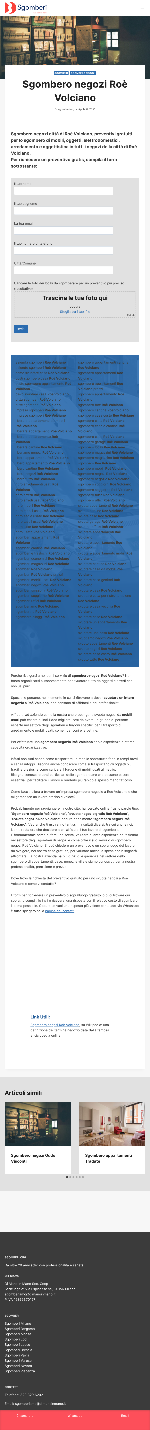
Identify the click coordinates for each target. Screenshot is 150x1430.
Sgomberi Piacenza (20, 1371)
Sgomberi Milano (18, 1323)
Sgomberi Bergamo (20, 1329)
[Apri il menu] (142, 8)
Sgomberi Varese (18, 1361)
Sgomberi (61, 73)
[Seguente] (138, 1138)
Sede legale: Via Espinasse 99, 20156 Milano (40, 1289)
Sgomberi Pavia (17, 1355)
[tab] (67, 1177)
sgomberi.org (66, 109)
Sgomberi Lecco (17, 1345)
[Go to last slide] (11, 1138)
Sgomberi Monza (18, 1334)
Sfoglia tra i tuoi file (75, 312)
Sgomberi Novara (18, 1366)
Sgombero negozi (83, 73)
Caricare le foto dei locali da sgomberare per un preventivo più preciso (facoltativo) (74, 298)
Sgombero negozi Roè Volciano (54, 1025)
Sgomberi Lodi (16, 1339)
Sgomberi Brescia (18, 1350)
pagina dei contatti (59, 911)
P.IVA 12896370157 (20, 1299)
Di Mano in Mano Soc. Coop (26, 1284)
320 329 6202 (31, 1395)
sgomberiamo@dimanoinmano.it (30, 1294)
